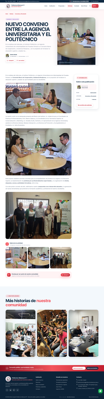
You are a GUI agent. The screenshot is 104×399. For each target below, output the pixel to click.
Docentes (38, 382)
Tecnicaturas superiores (62, 380)
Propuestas (61, 6)
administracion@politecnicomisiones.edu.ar (29, 1)
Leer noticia (21, 60)
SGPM (94, 6)
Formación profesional (61, 382)
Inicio (45, 6)
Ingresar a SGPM (60, 389)
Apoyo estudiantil (40, 384)
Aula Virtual (84, 6)
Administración (95, 396)
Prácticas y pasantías (41, 386)
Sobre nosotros (39, 380)
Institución (52, 6)
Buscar (90, 396)
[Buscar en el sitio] (90, 6)
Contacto (76, 6)
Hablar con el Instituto (92, 368)
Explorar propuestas (78, 368)
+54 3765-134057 (11, 1)
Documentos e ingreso (61, 384)
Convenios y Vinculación (20, 13)
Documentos (95, 1)
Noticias (70, 6)
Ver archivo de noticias (85, 105)
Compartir (11, 60)
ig (10, 390)
